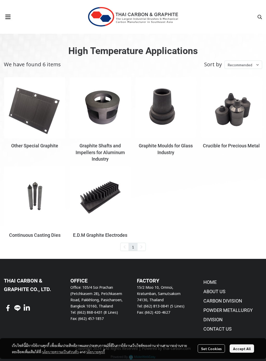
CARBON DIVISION (222, 301)
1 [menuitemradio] (133, 247)
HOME (210, 282)
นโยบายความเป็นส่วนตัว (60, 351)
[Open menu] (8, 17)
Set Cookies (211, 348)
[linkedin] (27, 308)
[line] (17, 308)
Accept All (242, 348)
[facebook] (8, 308)
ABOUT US (214, 291)
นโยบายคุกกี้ (95, 351)
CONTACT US (217, 329)
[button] (259, 17)
